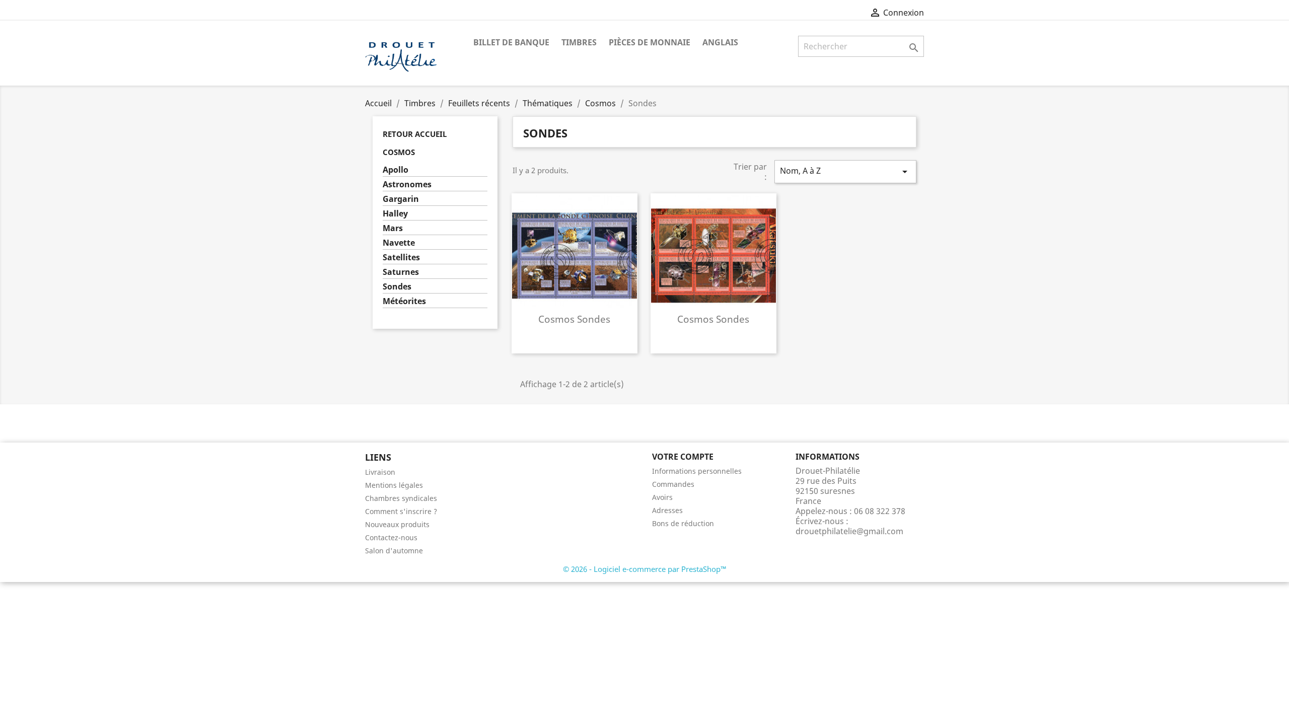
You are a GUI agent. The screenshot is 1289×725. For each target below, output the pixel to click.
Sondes (397, 286)
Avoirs (662, 497)
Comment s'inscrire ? (401, 511)
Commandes (673, 484)
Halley (395, 213)
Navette (399, 243)
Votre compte (682, 456)
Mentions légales (394, 485)
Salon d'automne (394, 550)
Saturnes (401, 272)
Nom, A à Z (845, 171)
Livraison (380, 472)
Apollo (395, 170)
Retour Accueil (415, 134)
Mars (393, 228)
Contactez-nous (391, 537)
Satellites (401, 257)
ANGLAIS (720, 42)
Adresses (667, 510)
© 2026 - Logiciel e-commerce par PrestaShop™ (645, 569)
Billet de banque (511, 42)
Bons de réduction (683, 523)
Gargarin (401, 199)
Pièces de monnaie (649, 42)
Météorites (404, 301)
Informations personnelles (697, 471)
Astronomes (407, 184)
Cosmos (399, 152)
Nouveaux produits (397, 524)
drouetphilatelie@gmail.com (849, 531)
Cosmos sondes (574, 319)
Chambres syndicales (401, 498)
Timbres (579, 42)
